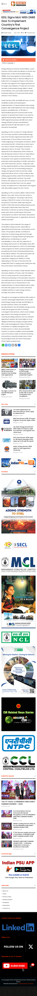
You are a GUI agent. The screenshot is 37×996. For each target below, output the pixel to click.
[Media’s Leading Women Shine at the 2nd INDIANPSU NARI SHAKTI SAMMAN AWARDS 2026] (6, 826)
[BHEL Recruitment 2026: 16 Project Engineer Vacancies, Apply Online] (6, 421)
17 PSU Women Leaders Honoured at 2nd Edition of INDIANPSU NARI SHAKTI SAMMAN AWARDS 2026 (24, 834)
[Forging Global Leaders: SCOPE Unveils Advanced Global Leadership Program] (27, 363)
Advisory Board (7, 900)
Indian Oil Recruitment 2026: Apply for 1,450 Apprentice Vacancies (22, 448)
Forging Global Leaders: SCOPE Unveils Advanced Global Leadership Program (26, 372)
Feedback (6, 902)
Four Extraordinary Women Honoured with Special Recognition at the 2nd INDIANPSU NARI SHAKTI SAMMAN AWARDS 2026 (24, 814)
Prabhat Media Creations (26, 983)
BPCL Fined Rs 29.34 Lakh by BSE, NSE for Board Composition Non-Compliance (27, 393)
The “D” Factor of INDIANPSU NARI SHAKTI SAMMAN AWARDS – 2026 (18, 802)
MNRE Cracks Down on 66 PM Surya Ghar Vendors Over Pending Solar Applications (8, 372)
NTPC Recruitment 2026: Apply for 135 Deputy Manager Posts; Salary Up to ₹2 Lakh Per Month (23, 439)
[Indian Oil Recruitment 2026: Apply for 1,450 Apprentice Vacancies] (6, 449)
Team (4, 894)
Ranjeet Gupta (7, 33)
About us (5, 891)
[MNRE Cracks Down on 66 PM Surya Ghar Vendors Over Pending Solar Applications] (9, 363)
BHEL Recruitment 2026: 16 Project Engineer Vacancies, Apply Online (24, 419)
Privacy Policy (7, 897)
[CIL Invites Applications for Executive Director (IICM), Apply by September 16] (6, 412)
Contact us (6, 908)
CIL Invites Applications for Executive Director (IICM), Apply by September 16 (23, 411)
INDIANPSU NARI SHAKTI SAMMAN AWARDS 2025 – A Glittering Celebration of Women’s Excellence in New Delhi (23, 844)
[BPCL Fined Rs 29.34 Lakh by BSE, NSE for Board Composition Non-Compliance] (27, 384)
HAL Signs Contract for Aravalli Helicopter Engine (8, 392)
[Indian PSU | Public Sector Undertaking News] (18, 3)
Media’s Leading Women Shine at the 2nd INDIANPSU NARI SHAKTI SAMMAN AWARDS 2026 (24, 825)
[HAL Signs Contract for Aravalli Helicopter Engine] (9, 384)
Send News (6, 905)
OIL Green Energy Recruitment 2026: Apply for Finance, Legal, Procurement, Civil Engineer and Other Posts (23, 429)
